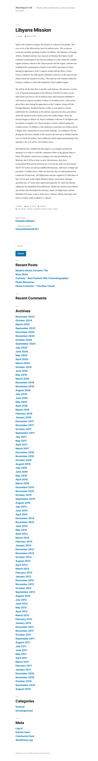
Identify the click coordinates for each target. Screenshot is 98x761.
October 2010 (24, 681)
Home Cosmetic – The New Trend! (35, 286)
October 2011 (23, 634)
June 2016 (22, 471)
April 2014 (22, 533)
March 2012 (22, 615)
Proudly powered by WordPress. (38, 753)
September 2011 (25, 638)
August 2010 (23, 689)
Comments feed (25, 736)
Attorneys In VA (24, 7)
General (43, 206)
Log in (19, 728)
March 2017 (22, 448)
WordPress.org (24, 740)
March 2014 (22, 537)
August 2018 (23, 390)
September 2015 (25, 498)
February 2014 (24, 541)
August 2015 (23, 502)
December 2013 (25, 549)
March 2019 (22, 378)
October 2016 (23, 460)
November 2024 (25, 316)
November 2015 (25, 491)
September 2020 (25, 343)
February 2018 (24, 413)
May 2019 (21, 374)
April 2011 (21, 658)
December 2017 (25, 421)
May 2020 (21, 355)
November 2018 (25, 386)
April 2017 (21, 444)
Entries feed (23, 732)
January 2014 (23, 545)
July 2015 (21, 506)
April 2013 (22, 564)
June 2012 (22, 603)
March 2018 (22, 409)
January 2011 (23, 669)
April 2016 (22, 479)
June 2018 (22, 398)
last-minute (22, 209)
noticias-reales (46, 209)
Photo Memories (25, 282)
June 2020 (22, 351)
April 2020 (22, 359)
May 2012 (21, 607)
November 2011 (25, 630)
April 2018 (22, 405)
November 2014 (25, 522)
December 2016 (25, 452)
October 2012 (23, 588)
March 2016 (22, 483)
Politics (55, 209)
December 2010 (25, 673)
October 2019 (23, 367)
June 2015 (22, 510)
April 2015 (22, 514)
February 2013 (24, 572)
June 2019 (22, 370)
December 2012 (25, 580)
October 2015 (23, 495)
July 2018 (21, 394)
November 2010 (25, 677)
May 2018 (21, 402)
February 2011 (24, 665)
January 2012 (23, 623)
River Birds (22, 274)
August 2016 (23, 464)
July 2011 (21, 646)
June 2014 (22, 526)
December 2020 (25, 332)
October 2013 (23, 557)
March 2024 (23, 324)
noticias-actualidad (34, 209)
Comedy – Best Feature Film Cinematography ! (42, 278)
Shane (20, 36)
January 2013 (23, 576)
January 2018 (23, 417)
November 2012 (25, 584)
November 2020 (25, 336)
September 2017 (25, 433)
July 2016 (21, 467)
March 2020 (23, 363)
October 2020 (24, 339)
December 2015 (25, 487)
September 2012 (25, 592)
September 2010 (25, 685)
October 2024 (24, 320)
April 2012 (22, 611)
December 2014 (25, 518)
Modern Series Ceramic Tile (32, 270)
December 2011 (25, 627)
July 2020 (21, 347)
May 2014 (21, 529)
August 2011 (23, 642)
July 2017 (21, 436)
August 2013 (23, 561)
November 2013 (25, 553)
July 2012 (21, 599)
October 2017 (23, 429)
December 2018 (25, 382)
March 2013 (22, 568)
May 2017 (21, 440)
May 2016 (21, 475)
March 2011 (22, 661)
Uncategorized (24, 710)
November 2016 (25, 456)
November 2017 (25, 425)
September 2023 (25, 328)
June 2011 (21, 650)
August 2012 (23, 595)
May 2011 (21, 654)
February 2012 (24, 619)
